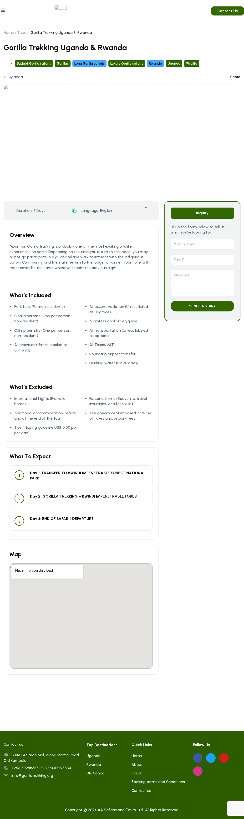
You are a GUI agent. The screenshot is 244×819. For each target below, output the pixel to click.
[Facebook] (198, 758)
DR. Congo (95, 773)
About (137, 764)
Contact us (141, 790)
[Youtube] (224, 758)
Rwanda (155, 63)
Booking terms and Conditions (158, 781)
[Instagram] (198, 771)
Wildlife (191, 63)
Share (235, 77)
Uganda (174, 63)
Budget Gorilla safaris (34, 63)
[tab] (202, 213)
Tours (22, 32)
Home (9, 32)
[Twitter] (211, 758)
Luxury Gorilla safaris (126, 63)
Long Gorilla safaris (89, 63)
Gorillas (63, 63)
